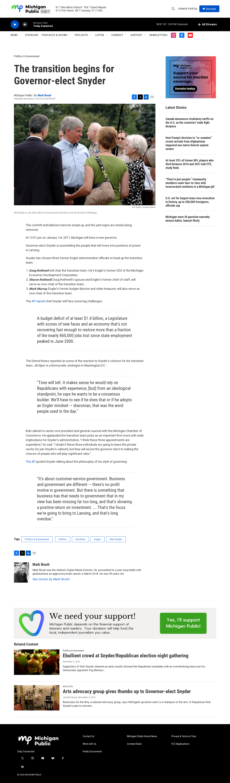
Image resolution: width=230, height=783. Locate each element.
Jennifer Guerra (70, 697)
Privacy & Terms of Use (183, 736)
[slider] (30, 24)
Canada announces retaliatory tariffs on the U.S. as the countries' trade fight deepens (189, 122)
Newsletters (159, 35)
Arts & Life (68, 686)
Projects (81, 35)
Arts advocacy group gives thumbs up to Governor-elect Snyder (127, 691)
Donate (211, 9)
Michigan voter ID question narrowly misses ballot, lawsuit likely (188, 218)
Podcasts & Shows (55, 35)
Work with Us (89, 744)
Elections (80, 539)
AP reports (39, 301)
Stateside (31, 35)
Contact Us (88, 736)
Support (136, 35)
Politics (63, 539)
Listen (99, 35)
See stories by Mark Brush (51, 579)
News (14, 35)
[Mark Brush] (21, 572)
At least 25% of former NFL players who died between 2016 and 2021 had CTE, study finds (190, 164)
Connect (117, 35)
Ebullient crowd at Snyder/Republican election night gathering (125, 656)
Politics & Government (26, 56)
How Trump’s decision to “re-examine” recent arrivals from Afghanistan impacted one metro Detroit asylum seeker (189, 143)
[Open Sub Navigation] (20, 35)
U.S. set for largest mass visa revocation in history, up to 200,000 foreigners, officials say (190, 201)
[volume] (25, 24)
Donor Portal (188, 8)
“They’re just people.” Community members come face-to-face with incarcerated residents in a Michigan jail (190, 182)
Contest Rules (134, 744)
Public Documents (92, 751)
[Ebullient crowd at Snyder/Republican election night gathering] (36, 662)
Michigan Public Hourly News (142, 736)
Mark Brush (44, 95)
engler (97, 539)
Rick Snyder (116, 539)
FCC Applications (180, 744)
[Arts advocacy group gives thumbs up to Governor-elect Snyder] (36, 697)
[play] (15, 24)
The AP (31, 461)
